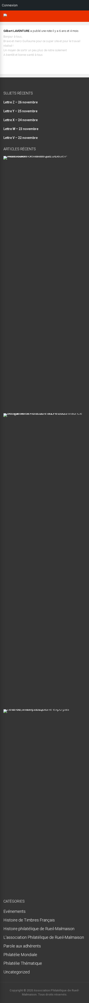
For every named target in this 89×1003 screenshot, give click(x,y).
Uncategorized (16, 972)
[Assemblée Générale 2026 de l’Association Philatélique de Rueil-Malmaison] (42, 155)
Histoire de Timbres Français (29, 920)
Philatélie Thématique (22, 963)
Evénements (14, 911)
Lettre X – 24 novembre (20, 120)
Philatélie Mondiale (20, 954)
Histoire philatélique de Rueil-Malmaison (38, 928)
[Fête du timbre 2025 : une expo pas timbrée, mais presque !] (42, 709)
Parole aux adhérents (22, 946)
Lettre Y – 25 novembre (20, 111)
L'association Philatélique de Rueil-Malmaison (43, 937)
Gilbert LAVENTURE (16, 31)
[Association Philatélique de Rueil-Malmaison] (6, 17)
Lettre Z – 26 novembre (20, 102)
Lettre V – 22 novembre (20, 138)
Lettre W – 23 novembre (20, 129)
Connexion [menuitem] (10, 5)
